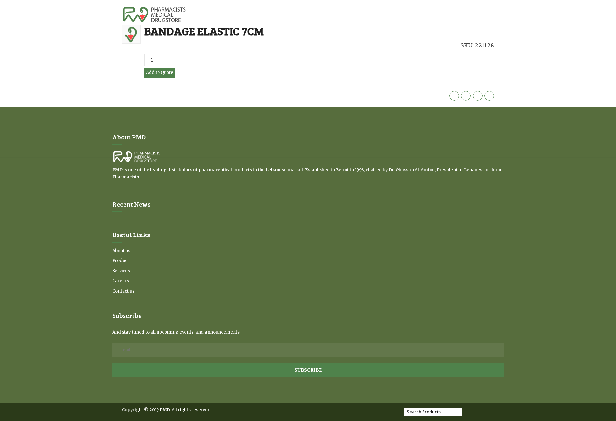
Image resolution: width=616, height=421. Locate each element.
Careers (120, 281)
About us (121, 250)
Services (121, 271)
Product (120, 260)
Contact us (123, 291)
